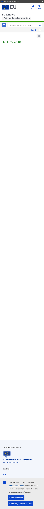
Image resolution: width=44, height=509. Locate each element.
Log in (33, 8)
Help (4, 474)
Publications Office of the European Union (18, 460)
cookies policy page (16, 485)
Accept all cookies (16, 498)
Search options (36, 30)
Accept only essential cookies (20, 504)
